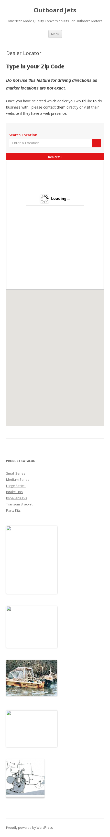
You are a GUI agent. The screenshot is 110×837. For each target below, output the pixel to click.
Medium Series (17, 479)
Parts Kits (13, 510)
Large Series (16, 485)
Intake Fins (14, 491)
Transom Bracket (19, 504)
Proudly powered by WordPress (29, 827)
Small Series (15, 473)
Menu (55, 34)
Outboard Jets (55, 10)
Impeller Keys (16, 498)
